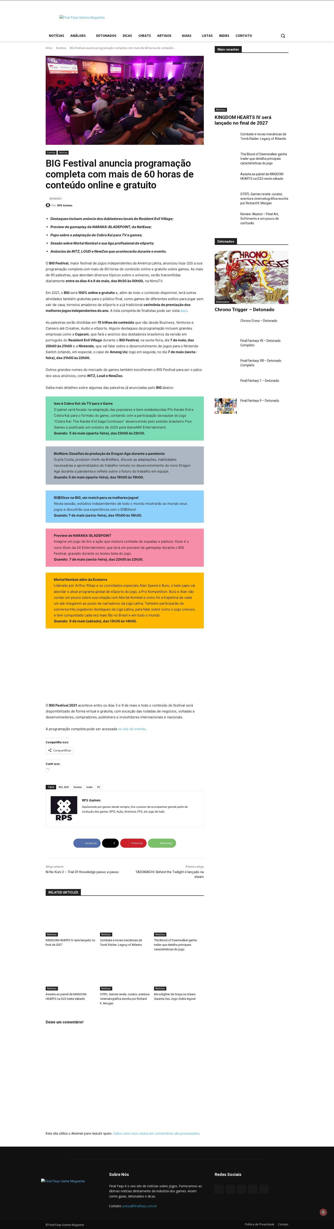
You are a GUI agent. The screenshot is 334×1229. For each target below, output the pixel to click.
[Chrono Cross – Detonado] (226, 326)
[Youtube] (91, 818)
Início (49, 48)
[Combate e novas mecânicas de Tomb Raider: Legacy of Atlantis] (226, 139)
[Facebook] (219, 1189)
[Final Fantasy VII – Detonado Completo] (226, 346)
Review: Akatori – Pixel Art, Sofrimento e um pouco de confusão (259, 218)
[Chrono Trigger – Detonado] (251, 277)
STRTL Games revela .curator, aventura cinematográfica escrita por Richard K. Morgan (264, 198)
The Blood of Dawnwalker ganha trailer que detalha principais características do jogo (263, 158)
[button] (282, 35)
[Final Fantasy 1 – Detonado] (226, 386)
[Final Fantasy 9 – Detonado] (226, 406)
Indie (90, 787)
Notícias (63, 152)
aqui (183, 310)
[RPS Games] (49, 205)
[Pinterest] (241, 1189)
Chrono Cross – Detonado (258, 321)
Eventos (61, 48)
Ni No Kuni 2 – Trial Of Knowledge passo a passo (82, 872)
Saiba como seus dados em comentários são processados (156, 1133)
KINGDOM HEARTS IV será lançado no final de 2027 (243, 120)
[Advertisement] (203, 17)
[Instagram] (83, 818)
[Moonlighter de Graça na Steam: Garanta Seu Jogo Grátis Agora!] (179, 973)
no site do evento (132, 729)
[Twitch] (252, 1189)
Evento (78, 787)
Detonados (222, 301)
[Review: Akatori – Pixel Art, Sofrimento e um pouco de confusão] (226, 219)
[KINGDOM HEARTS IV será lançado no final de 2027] (251, 85)
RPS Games (64, 205)
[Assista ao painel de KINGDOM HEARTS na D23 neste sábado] (226, 179)
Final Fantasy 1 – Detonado (259, 380)
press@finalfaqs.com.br (140, 1206)
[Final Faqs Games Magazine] (82, 17)
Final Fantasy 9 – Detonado (259, 400)
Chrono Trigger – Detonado (244, 309)
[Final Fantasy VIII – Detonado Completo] (226, 366)
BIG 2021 (64, 787)
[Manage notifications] (323, 1212)
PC (98, 787)
